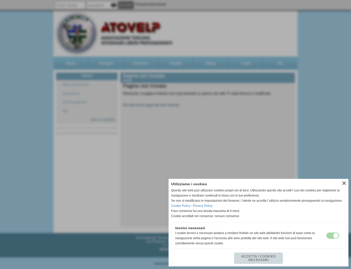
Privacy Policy (203, 206)
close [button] (344, 183)
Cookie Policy (180, 206)
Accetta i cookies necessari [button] (258, 258)
